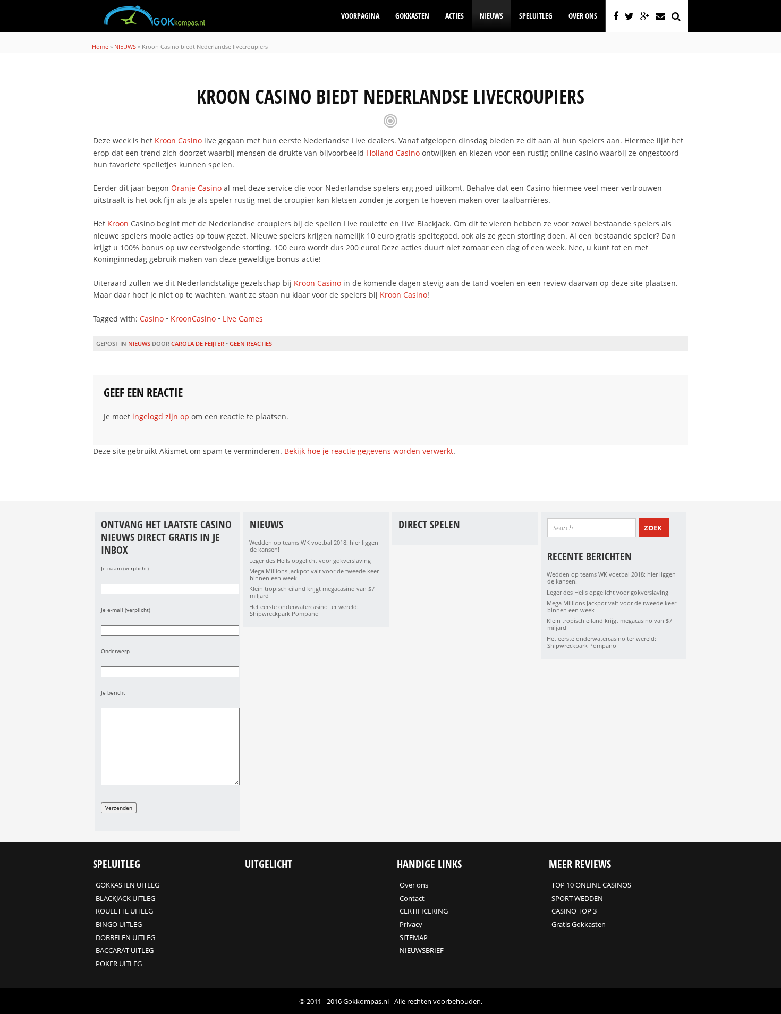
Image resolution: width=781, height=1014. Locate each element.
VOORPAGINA (360, 16)
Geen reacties (251, 344)
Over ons (582, 16)
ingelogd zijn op (160, 416)
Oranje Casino (196, 188)
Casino (152, 319)
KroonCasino (193, 319)
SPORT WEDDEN (577, 898)
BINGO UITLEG (119, 924)
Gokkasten (412, 16)
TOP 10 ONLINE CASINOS (591, 885)
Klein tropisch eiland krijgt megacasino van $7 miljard (312, 592)
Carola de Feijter (197, 344)
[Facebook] (615, 16)
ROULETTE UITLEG (124, 911)
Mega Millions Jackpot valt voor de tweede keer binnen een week (314, 574)
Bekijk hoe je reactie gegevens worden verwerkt (368, 451)
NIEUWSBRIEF (422, 950)
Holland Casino (393, 153)
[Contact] (660, 16)
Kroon (118, 223)
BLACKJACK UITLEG (125, 898)
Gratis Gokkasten (578, 924)
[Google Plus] (644, 16)
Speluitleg (536, 16)
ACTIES (454, 16)
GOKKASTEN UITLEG (127, 885)
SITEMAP (414, 937)
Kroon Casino (178, 141)
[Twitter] (629, 16)
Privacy (411, 924)
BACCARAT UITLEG (125, 950)
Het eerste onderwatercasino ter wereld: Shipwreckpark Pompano (304, 610)
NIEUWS (491, 16)
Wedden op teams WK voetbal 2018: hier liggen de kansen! (313, 545)
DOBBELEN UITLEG (125, 937)
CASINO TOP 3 (574, 911)
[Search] (676, 16)
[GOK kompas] (155, 24)
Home (100, 46)
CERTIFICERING (424, 911)
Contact (412, 898)
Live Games (243, 319)
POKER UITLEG (119, 963)
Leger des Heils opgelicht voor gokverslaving (310, 560)
